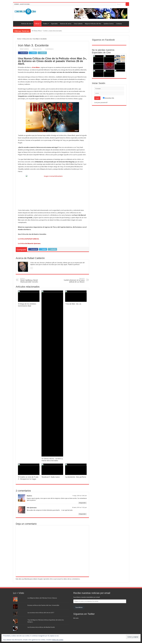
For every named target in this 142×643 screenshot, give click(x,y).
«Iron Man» (35, 67)
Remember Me (109, 98)
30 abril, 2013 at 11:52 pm (79, 507)
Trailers (45, 23)
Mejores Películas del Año (93, 23)
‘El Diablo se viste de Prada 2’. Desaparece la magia (28, 478)
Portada (17, 23)
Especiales (54, 23)
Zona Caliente (78, 23)
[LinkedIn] (114, 4)
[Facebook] (110, 4)
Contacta (119, 23)
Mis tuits (76, 618)
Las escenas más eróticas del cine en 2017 (41, 612)
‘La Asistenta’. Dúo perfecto (75, 477)
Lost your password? (101, 102)
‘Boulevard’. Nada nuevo (50, 477)
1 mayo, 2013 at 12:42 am (79, 495)
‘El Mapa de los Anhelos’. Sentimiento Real (27, 305)
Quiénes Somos (109, 23)
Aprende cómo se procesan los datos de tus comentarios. (61, 579)
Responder (82, 503)
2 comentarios (49, 49)
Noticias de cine (26, 23)
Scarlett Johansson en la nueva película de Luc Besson (74, 280)
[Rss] (108, 4)
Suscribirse (78, 607)
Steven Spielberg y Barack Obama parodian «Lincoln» (29, 280)
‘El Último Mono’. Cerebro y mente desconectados (47, 31)
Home (19, 39)
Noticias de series (65, 23)
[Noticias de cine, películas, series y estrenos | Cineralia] (25, 11)
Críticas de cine (27, 39)
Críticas (37, 23)
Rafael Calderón (24, 49)
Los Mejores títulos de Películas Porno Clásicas (42, 598)
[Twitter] (112, 4)
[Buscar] (127, 4)
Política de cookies (57, 640)
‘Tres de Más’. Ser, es (73, 304)
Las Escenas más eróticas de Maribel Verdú (41, 627)
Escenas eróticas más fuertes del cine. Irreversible (43, 605)
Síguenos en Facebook (103, 40)
